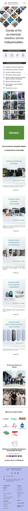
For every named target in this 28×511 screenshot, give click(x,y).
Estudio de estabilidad (7, 493)
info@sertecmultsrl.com (10, 476)
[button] (22, 138)
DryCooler (5, 488)
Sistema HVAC (6, 508)
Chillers (4, 490)
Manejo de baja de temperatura (20, 493)
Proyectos (19, 495)
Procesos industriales (7, 502)
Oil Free (4, 495)
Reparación (19, 490)
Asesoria (18, 496)
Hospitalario (5, 504)
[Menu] (24, 3)
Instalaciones (19, 487)
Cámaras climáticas (6, 498)
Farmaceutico (5, 506)
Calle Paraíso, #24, (10, 479)
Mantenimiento (20, 489)
